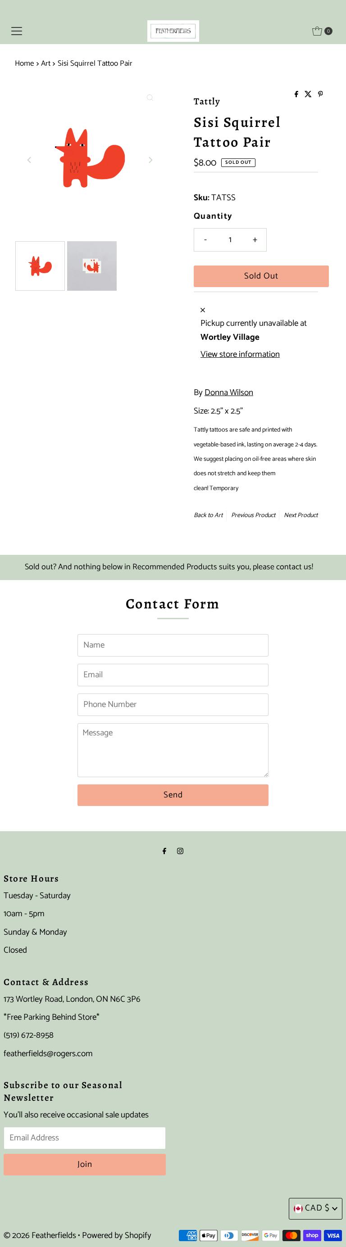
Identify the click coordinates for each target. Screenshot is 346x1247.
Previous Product (253, 515)
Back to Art (208, 515)
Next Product (301, 515)
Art (45, 63)
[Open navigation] (17, 31)
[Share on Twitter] (309, 95)
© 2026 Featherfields (40, 1235)
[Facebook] (164, 851)
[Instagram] (180, 851)
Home (24, 63)
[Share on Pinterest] (320, 95)
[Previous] (30, 160)
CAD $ (317, 1208)
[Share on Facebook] (297, 95)
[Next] (150, 160)
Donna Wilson (229, 393)
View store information (240, 354)
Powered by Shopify (116, 1235)
